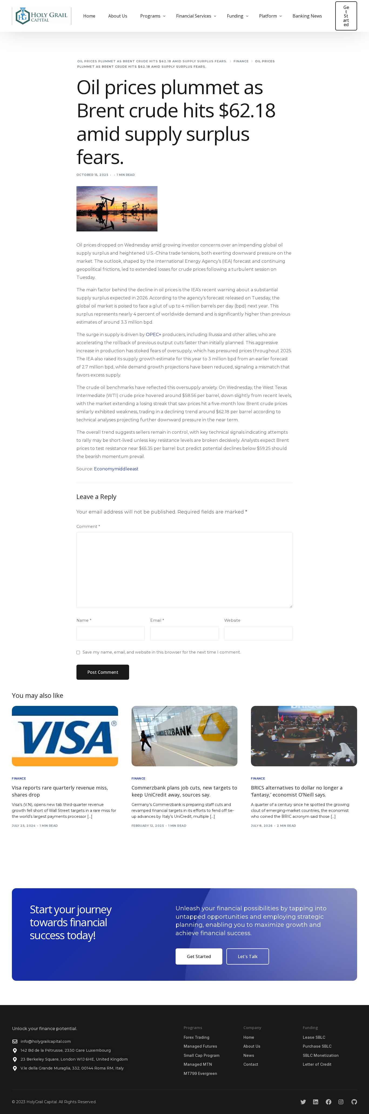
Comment (88, 526)
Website (232, 620)
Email (157, 620)
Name (83, 620)
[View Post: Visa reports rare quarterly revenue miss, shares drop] (65, 736)
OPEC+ (153, 334)
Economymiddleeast (116, 468)
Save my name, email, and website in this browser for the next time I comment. (162, 652)
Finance (19, 778)
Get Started (346, 16)
